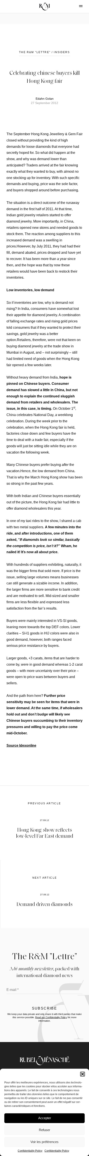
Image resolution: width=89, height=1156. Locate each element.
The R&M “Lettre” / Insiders (44, 52)
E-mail (12, 990)
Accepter (44, 1118)
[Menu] (77, 6)
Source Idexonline (21, 745)
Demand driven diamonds (45, 904)
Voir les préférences (44, 1142)
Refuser (44, 1130)
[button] (82, 1074)
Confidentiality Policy (30, 1150)
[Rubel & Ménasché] (44, 6)
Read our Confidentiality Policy (51, 1017)
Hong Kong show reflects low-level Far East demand (44, 832)
